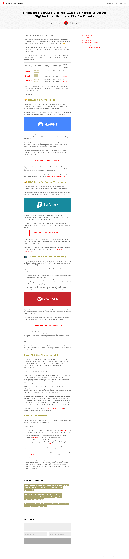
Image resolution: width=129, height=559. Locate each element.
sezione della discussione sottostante (36, 455)
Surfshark (27, 75)
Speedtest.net (52, 408)
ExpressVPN (47, 444)
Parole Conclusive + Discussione (91, 47)
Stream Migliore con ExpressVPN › (48, 325)
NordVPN (27, 71)
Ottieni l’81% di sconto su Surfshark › (48, 233)
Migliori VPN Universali (88, 38)
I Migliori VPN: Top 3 (87, 35)
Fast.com (61, 408)
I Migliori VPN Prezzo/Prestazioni (91, 40)
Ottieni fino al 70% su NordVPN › (48, 160)
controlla (65, 72)
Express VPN (28, 80)
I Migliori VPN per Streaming (90, 42)
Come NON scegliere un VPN (90, 45)
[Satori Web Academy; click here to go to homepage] (13, 2)
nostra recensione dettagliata (55, 177)
